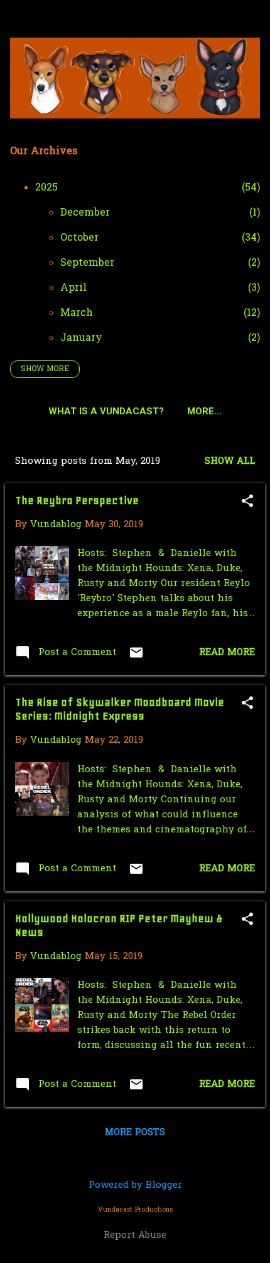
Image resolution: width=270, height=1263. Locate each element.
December (85, 213)
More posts (135, 1133)
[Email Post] (136, 657)
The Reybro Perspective (77, 500)
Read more (227, 652)
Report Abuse (135, 1235)
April (73, 288)
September (87, 263)
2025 (46, 188)
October (79, 238)
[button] (247, 502)
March (76, 313)
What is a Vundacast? (106, 411)
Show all (230, 461)
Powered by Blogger (135, 1185)
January (81, 338)
